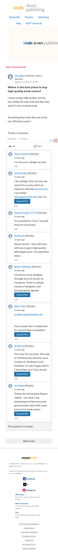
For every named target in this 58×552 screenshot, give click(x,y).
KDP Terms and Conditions (29, 524)
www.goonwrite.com (25, 196)
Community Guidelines (29, 532)
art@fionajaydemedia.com (28, 314)
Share (39, 146)
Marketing (43, 17)
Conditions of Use (29, 536)
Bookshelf (14, 17)
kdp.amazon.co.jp (29, 544)
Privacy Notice (29, 528)
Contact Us (29, 540)
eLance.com (41, 188)
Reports (29, 17)
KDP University (34, 23)
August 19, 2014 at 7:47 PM (26, 82)
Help (18, 23)
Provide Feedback (29, 548)
